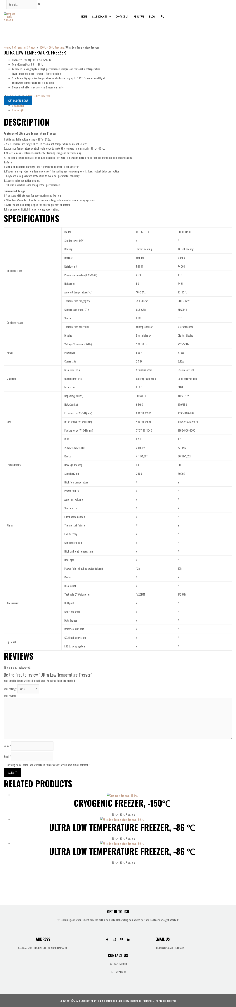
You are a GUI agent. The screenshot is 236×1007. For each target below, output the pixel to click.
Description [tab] (18, 105)
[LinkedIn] (128, 939)
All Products (99, 16)
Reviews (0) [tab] (18, 110)
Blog (152, 16)
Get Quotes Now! (18, 100)
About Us (139, 16)
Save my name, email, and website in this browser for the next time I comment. (48, 765)
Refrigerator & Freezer (24, 47)
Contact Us (122, 16)
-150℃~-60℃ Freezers (51, 47)
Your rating (10, 689)
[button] (109, 16)
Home (84, 16)
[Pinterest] (121, 939)
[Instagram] (114, 939)
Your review (11, 696)
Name (7, 746)
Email (7, 756)
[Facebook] (107, 939)
